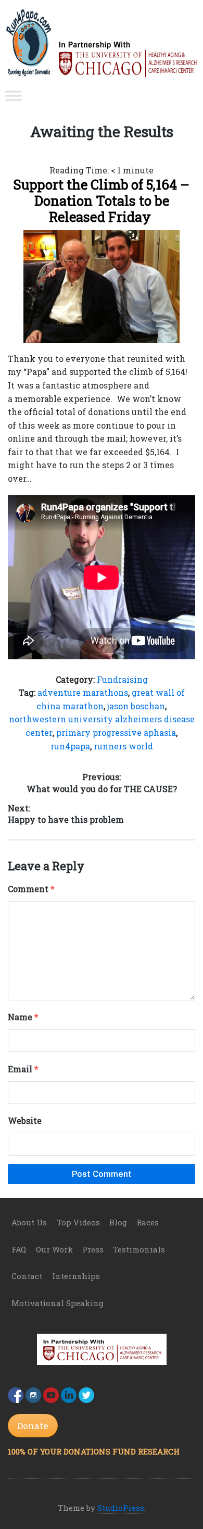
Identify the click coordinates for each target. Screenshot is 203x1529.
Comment (31, 888)
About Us (29, 1222)
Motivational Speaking (57, 1303)
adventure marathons (82, 692)
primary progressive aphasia (116, 732)
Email (23, 1068)
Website (25, 1120)
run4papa (70, 746)
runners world (123, 746)
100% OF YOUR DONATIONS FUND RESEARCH (94, 1451)
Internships (76, 1276)
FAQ (18, 1249)
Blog (118, 1222)
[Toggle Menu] (13, 96)
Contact (26, 1276)
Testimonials (139, 1249)
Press (93, 1249)
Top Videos (78, 1222)
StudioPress (120, 1507)
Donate (32, 1426)
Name (23, 1016)
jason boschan (136, 705)
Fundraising (122, 679)
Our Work (54, 1249)
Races (147, 1222)
